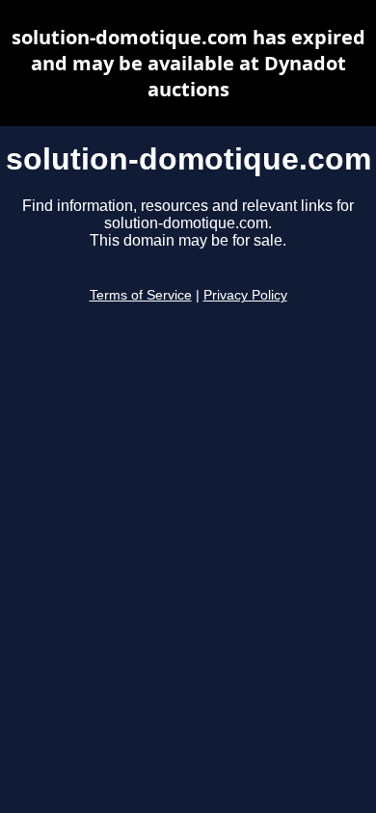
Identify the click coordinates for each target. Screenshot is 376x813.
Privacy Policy (245, 295)
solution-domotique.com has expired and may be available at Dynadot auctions (188, 63)
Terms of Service (141, 295)
